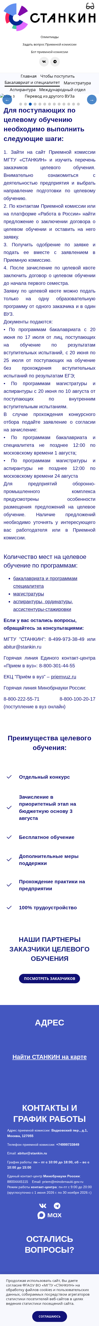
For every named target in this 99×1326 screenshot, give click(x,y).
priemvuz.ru (63, 676)
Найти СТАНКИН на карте (49, 1056)
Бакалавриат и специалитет (32, 82)
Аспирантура (23, 89)
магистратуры (28, 593)
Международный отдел (62, 89)
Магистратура (77, 83)
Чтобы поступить (57, 76)
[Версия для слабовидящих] (90, 6)
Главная (29, 76)
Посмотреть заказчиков (49, 978)
